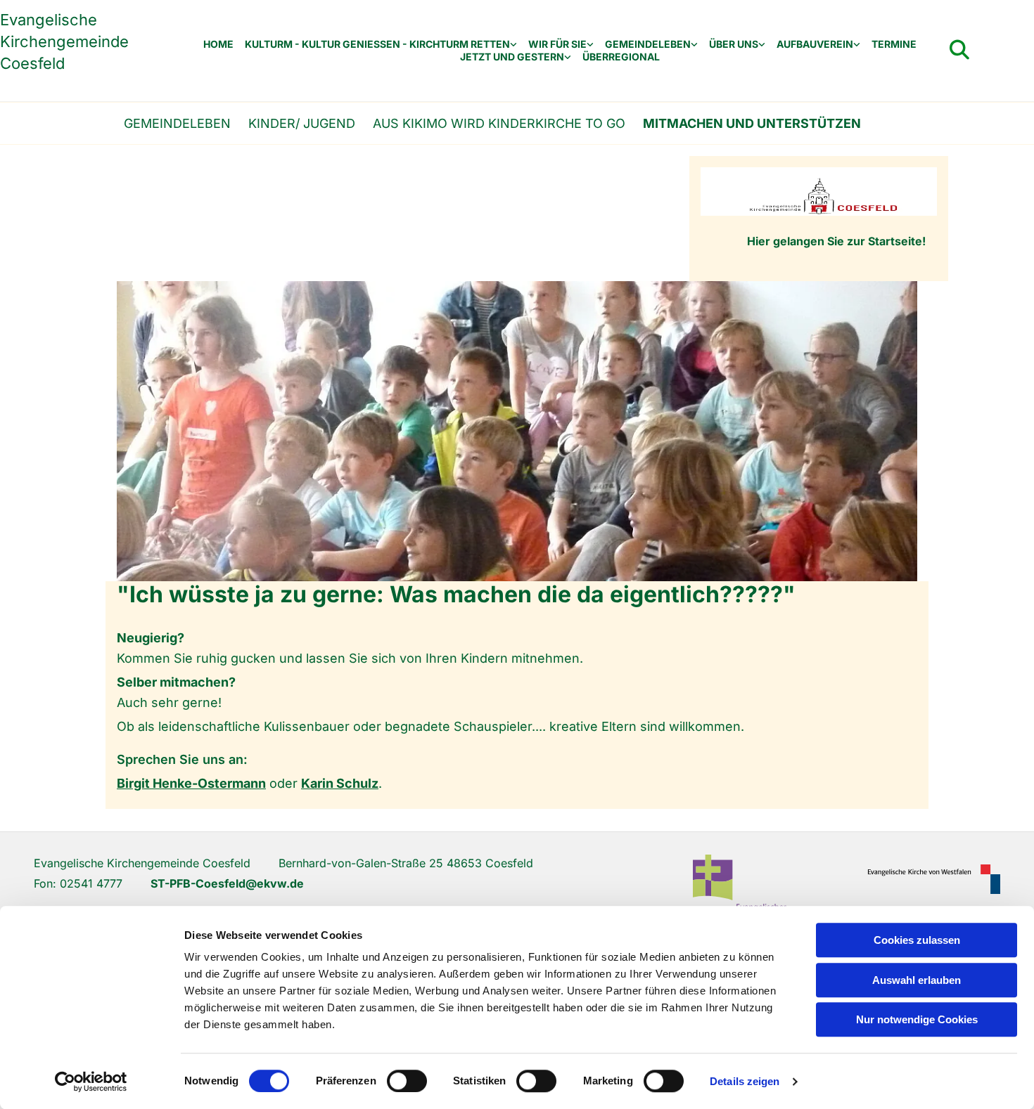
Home (218, 44)
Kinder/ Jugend (301, 123)
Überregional (621, 57)
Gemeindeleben (648, 44)
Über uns (733, 44)
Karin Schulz (339, 783)
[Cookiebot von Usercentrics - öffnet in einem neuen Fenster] (91, 1081)
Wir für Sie (557, 44)
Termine (894, 44)
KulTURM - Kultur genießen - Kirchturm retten (377, 44)
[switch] (407, 1081)
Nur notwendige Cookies (917, 1019)
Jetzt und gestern (512, 57)
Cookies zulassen (917, 940)
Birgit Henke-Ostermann (191, 783)
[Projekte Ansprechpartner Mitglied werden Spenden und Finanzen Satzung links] (856, 45)
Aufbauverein (815, 44)
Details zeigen (744, 1081)
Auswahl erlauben (916, 980)
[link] (381, 45)
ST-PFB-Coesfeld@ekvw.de (227, 883)
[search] (959, 50)
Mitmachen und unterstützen (752, 123)
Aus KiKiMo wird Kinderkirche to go (499, 123)
